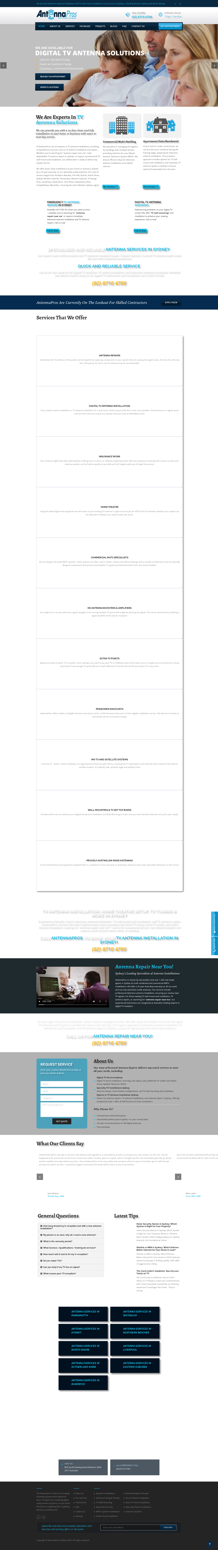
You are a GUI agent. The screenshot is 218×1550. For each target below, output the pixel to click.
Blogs (113, 26)
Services (70, 26)
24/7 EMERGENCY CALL (127, 1465)
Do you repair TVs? (52, 1260)
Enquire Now (214, 944)
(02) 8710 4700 (123, 1469)
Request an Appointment (52, 77)
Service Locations (49, 87)
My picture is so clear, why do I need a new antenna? (69, 1235)
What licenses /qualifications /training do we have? (69, 1248)
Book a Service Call (214, 922)
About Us (55, 26)
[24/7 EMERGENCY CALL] (113, 1465)
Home (41, 26)
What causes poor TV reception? (59, 1273)
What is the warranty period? (57, 1241)
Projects (100, 26)
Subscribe (168, 1527)
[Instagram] (175, 3)
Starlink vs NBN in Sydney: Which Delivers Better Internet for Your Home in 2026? (158, 1248)
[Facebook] (180, 3)
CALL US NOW (138, 12)
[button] (3, 65)
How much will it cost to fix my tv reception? (65, 1254)
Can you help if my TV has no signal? (61, 1267)
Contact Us (138, 26)
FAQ (124, 26)
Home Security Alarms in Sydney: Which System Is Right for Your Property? (157, 1225)
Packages (85, 26)
